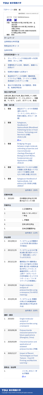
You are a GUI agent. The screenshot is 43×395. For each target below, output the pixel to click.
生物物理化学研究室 (11, 41)
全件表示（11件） (32, 233)
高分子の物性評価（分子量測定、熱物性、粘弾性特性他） (22, 86)
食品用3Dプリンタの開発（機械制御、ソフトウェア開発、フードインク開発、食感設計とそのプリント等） (23, 78)
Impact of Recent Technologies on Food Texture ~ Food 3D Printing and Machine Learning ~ (29, 358)
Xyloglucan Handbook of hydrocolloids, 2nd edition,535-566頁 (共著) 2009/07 (27, 182)
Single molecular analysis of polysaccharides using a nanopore (28, 322)
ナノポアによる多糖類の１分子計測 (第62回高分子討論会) (29, 243)
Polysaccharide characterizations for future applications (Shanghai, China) (28, 334)
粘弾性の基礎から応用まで (18, 71)
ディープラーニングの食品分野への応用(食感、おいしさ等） (23, 59)
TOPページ (8, 9)
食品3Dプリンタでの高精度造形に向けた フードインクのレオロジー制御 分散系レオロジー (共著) (27, 113)
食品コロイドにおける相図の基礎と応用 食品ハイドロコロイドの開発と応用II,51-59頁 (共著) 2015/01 (27, 171)
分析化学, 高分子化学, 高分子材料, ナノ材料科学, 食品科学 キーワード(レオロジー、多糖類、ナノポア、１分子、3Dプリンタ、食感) (21, 98)
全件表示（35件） (32, 190)
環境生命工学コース (11, 46)
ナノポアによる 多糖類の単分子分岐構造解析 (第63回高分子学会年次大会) (28, 302)
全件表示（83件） (32, 310)
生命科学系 (8, 50)
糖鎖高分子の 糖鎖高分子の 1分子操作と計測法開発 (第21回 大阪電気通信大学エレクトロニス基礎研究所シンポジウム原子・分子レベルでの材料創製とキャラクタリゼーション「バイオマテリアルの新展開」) (29, 271)
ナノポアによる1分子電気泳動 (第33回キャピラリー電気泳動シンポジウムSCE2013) (29, 253)
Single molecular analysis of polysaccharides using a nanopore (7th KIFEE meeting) (29, 290)
